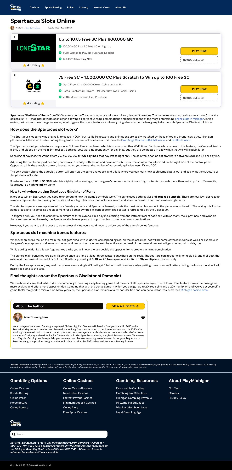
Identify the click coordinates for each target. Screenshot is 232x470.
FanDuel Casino (181, 140)
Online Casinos (19, 388)
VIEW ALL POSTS (123, 306)
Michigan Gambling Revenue (134, 398)
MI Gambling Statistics (130, 402)
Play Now (199, 51)
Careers (174, 393)
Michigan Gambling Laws (131, 407)
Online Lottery (19, 407)
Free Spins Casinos (75, 412)
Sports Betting (19, 393)
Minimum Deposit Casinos (79, 402)
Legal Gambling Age (128, 412)
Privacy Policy (177, 398)
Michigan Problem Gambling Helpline (77, 442)
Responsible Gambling (130, 388)
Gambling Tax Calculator (131, 393)
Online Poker (18, 398)
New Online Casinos (75, 393)
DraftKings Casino (132, 140)
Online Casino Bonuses (77, 388)
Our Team (175, 388)
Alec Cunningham (36, 317)
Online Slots (70, 407)
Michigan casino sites (194, 290)
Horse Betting (18, 402)
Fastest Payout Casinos (77, 398)
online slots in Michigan (189, 119)
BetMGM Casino (155, 140)
